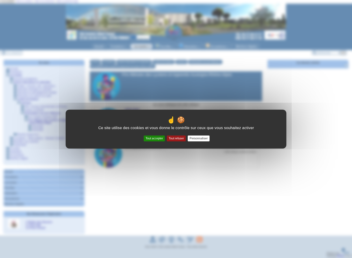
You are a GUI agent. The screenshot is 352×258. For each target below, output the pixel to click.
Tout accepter (154, 138)
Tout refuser (176, 138)
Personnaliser (199, 138)
